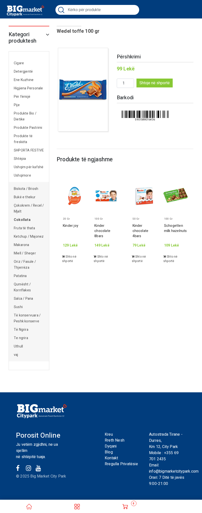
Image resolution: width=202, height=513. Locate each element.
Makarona (21, 245)
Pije (17, 105)
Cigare (19, 63)
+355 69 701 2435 (164, 456)
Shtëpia (20, 158)
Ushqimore (22, 175)
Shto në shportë (69, 258)
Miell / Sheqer (25, 253)
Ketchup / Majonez (29, 236)
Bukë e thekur (25, 197)
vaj (16, 354)
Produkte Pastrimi (28, 127)
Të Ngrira (21, 329)
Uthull (18, 346)
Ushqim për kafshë (28, 167)
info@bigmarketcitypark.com (174, 471)
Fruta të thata (24, 228)
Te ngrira (21, 338)
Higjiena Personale (28, 88)
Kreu (109, 434)
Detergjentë (23, 71)
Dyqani (111, 446)
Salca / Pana (23, 298)
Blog (109, 452)
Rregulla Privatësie (121, 464)
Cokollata (22, 219)
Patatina (20, 276)
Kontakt (111, 458)
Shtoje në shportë (154, 83)
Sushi (18, 307)
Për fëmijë (22, 96)
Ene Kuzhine (24, 80)
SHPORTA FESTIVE (29, 150)
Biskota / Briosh (26, 188)
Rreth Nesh (114, 440)
